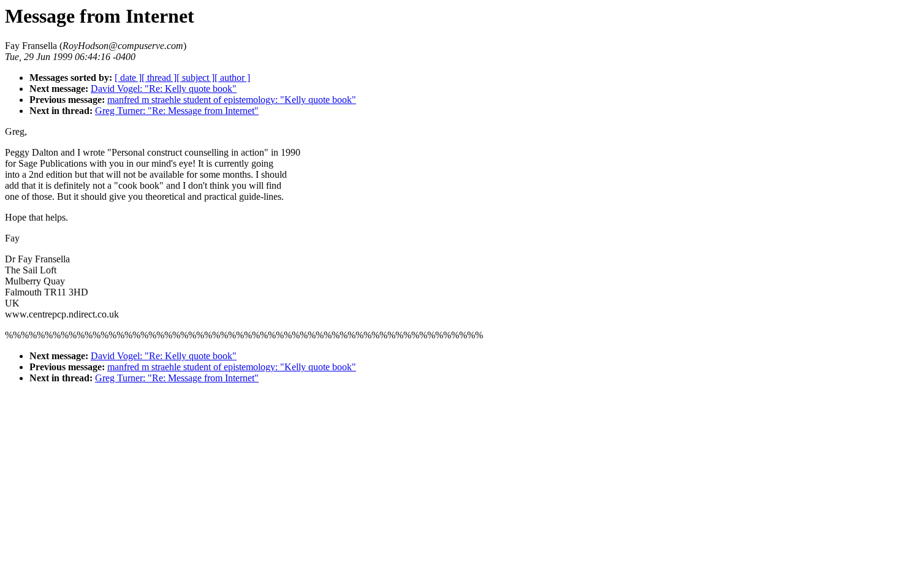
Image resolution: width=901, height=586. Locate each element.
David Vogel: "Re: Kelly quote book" (164, 88)
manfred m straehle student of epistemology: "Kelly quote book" (231, 99)
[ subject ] (196, 77)
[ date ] (128, 77)
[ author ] (232, 77)
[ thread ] (159, 77)
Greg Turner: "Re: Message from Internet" (177, 110)
